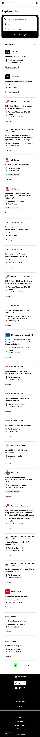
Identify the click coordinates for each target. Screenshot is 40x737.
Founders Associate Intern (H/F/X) (18, 81)
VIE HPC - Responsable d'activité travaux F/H (17, 311)
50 (24, 665)
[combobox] (20, 19)
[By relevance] (35, 44)
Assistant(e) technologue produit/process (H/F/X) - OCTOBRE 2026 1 (19, 479)
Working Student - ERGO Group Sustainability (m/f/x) (17, 399)
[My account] (32, 3)
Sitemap (20, 729)
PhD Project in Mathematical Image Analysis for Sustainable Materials (18, 282)
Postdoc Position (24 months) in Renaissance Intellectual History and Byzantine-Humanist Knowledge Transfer (19, 138)
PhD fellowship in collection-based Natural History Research (18, 107)
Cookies (20, 721)
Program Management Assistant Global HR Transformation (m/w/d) (18, 372)
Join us (20, 706)
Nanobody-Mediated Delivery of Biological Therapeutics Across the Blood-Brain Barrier (18, 342)
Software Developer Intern (15, 621)
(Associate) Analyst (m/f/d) (16, 596)
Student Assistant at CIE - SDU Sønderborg (17, 543)
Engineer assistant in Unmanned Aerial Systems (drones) (19, 570)
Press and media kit (20, 701)
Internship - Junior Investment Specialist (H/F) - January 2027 (17, 228)
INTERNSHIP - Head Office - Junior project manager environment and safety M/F (18, 195)
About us (20, 696)
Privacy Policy (20, 725)
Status (20, 714)
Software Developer (13, 646)
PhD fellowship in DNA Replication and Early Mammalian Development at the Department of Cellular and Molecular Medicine (19, 513)
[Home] (7, 3)
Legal (20, 717)
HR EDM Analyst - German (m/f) (17, 164)
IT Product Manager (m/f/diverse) (18, 425)
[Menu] (36, 3)
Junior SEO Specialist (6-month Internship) (17, 451)
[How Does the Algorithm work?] (15, 44)
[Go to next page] (28, 665)
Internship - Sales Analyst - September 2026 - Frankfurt (16, 255)
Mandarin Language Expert (15, 56)
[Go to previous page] (12, 665)
